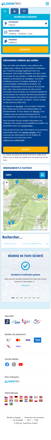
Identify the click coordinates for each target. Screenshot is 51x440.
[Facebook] (7, 364)
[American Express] (37, 340)
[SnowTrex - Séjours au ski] (12, 381)
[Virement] (8, 340)
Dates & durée (14, 31)
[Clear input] (46, 23)
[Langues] (6, 397)
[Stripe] (18, 346)
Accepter (19, 106)
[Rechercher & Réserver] (5, 11)
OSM (40, 230)
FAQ (36, 420)
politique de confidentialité (14, 140)
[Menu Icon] (47, 4)
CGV (29, 420)
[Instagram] (14, 364)
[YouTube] (20, 364)
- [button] (7, 186)
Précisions (25, 285)
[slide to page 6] (34, 298)
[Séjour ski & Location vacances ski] (12, 3)
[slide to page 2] (17, 298)
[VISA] (28, 340)
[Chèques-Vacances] (8, 346)
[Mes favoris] (24, 11)
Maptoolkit (33, 230)
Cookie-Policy (27, 126)
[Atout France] (31, 321)
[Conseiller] (15, 11)
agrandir (42, 175)
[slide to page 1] (13, 298)
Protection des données (34, 417)
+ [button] (7, 182)
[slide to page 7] (38, 298)
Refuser (36, 111)
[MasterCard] (18, 340)
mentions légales (29, 132)
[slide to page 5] (29, 298)
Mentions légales (14, 417)
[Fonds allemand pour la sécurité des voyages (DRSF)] (7, 321)
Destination (13, 22)
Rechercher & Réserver (25, 17)
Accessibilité (18, 420)
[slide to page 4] (25, 298)
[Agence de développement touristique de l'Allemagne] (16, 322)
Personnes (13, 39)
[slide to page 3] (21, 298)
